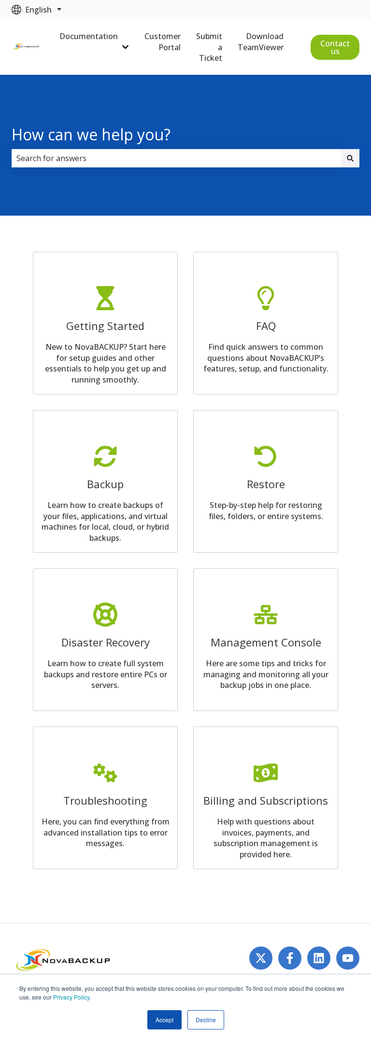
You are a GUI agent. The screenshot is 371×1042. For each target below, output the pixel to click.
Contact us (335, 47)
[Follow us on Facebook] (289, 958)
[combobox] (176, 158)
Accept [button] (164, 1019)
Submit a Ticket (209, 47)
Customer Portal (162, 41)
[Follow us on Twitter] (260, 958)
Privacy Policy (71, 997)
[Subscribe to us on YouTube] (347, 958)
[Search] (350, 158)
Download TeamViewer (261, 41)
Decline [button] (206, 1019)
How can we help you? (91, 134)
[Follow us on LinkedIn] (318, 958)
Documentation (88, 36)
